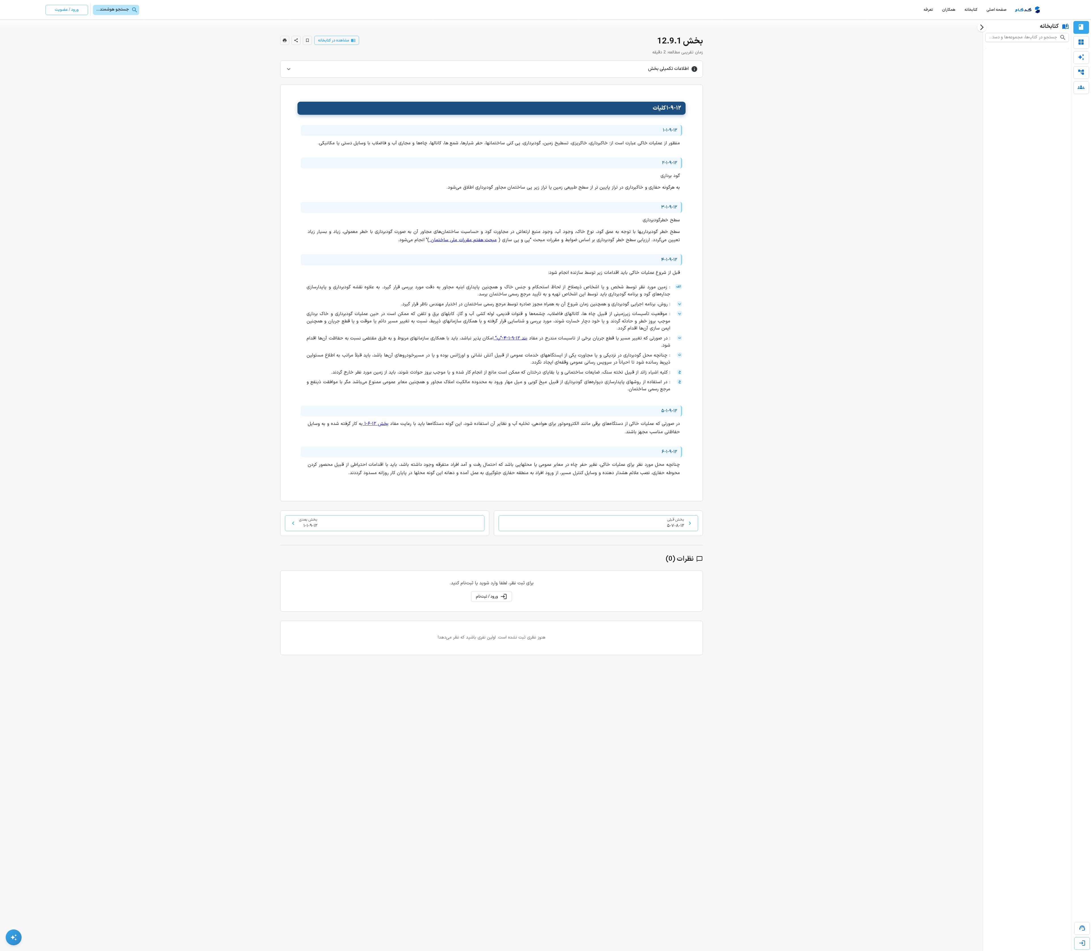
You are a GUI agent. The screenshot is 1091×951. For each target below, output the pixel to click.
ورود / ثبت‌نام (487, 597)
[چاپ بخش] (284, 40)
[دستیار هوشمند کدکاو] (14, 937)
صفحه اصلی (996, 10)
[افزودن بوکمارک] (307, 40)
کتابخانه (971, 10)
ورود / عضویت (67, 10)
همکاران (948, 10)
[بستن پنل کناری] (981, 27)
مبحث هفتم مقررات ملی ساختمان (464, 240)
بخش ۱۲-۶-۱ (376, 423)
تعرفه (928, 10)
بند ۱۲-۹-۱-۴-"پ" (511, 338)
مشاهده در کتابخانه (333, 40)
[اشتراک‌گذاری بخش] (296, 40)
